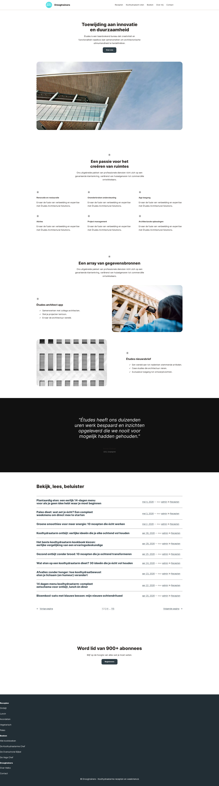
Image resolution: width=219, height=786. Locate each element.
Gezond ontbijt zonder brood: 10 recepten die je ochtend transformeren (84, 554)
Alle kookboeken (8, 741)
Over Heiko (5, 768)
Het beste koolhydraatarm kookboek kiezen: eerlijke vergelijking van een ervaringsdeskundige (69, 544)
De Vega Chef (6, 757)
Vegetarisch (5, 725)
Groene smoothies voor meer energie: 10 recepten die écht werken (80, 524)
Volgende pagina (172, 608)
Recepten (174, 502)
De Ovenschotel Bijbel (10, 752)
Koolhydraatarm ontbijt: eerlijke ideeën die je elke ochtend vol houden (82, 533)
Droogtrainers (62, 5)
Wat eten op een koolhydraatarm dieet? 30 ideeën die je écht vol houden (84, 563)
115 (112, 608)
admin (164, 502)
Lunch (3, 713)
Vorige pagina (44, 608)
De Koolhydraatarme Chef (12, 746)
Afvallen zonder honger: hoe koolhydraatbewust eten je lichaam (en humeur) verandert (68, 574)
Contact (4, 773)
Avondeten (5, 719)
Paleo (2, 730)
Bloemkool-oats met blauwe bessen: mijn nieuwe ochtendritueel (79, 595)
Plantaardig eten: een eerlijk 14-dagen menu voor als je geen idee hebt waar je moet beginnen (68, 502)
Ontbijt (3, 708)
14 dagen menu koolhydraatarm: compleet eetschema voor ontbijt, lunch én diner (64, 585)
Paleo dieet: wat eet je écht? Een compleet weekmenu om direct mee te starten (64, 514)
